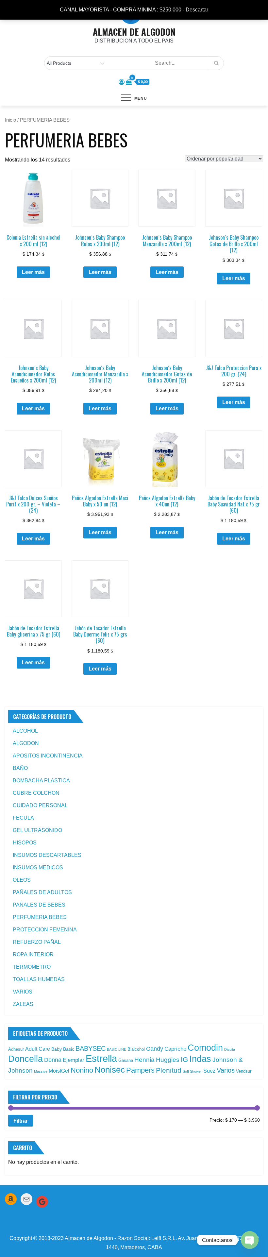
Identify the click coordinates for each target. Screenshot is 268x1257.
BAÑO (20, 768)
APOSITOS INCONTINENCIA (48, 755)
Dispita (229, 1049)
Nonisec (109, 1070)
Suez (209, 1071)
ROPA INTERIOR (33, 954)
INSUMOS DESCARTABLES (47, 855)
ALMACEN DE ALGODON (134, 31)
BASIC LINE (116, 1049)
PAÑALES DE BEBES (39, 905)
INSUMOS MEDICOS (38, 867)
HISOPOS (25, 842)
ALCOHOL (25, 731)
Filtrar (20, 1121)
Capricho (175, 1048)
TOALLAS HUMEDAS (39, 979)
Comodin (205, 1048)
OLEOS (22, 880)
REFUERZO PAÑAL (37, 942)
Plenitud (168, 1070)
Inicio (10, 120)
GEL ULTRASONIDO (37, 830)
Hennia (144, 1059)
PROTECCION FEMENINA (45, 929)
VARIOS (22, 991)
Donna (52, 1060)
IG (184, 1059)
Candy (154, 1048)
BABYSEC (90, 1048)
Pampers (140, 1070)
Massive (40, 1071)
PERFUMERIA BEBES (40, 917)
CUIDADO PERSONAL (40, 805)
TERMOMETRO (32, 967)
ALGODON (26, 743)
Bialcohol (136, 1049)
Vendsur (243, 1071)
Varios (226, 1070)
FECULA (23, 818)
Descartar (197, 9)
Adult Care (37, 1049)
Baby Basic (62, 1049)
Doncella (25, 1059)
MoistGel (59, 1071)
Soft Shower (192, 1071)
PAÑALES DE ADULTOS (42, 892)
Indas (200, 1059)
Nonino (82, 1070)
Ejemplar (73, 1060)
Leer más (33, 272)
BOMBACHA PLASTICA (41, 780)
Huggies (167, 1059)
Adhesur (16, 1049)
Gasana (125, 1060)
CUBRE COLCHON (36, 793)
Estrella (101, 1058)
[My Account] (122, 82)
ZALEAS (23, 1004)
